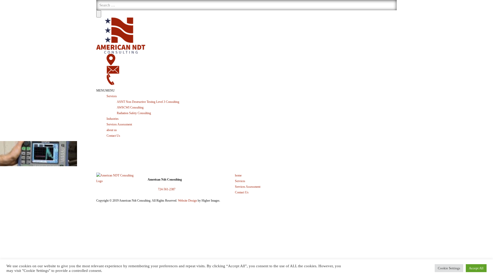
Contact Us (113, 135)
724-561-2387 (166, 189)
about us (112, 130)
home (238, 175)
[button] (105, 90)
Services (112, 96)
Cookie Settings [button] (449, 268)
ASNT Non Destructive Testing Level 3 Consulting (148, 102)
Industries (113, 119)
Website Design (187, 200)
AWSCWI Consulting (130, 107)
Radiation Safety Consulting (134, 113)
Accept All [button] (476, 268)
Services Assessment (119, 124)
